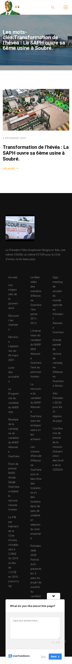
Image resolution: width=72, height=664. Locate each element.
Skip (43, 656)
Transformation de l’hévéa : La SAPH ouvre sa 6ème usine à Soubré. (36, 153)
